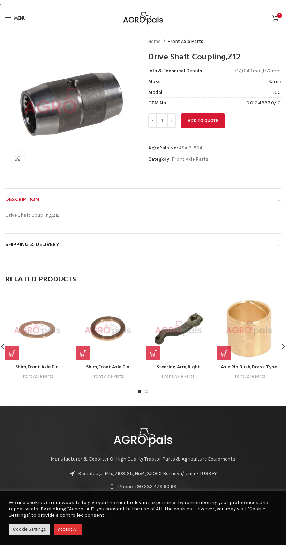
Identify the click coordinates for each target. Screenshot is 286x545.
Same (274, 81)
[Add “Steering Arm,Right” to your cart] (153, 353)
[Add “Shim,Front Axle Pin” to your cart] (83, 353)
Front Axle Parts (185, 41)
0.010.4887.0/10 (263, 103)
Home (154, 41)
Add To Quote (203, 120)
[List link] (143, 487)
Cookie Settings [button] (29, 529)
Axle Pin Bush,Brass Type (249, 367)
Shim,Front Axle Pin (37, 367)
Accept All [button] (68, 529)
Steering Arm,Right (178, 367)
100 (277, 92)
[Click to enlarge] (17, 158)
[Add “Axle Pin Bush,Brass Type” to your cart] (224, 353)
